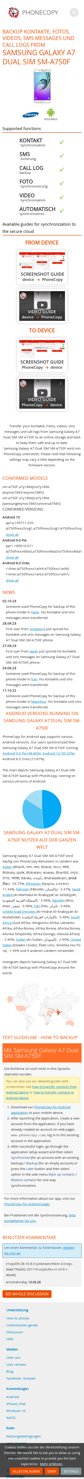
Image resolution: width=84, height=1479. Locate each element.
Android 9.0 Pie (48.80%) (21, 753)
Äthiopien (33, 883)
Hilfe (9, 1339)
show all (12, 534)
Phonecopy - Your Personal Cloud (33, 12)
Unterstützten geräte (22, 1325)
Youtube (29, 1378)
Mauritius (38, 701)
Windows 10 (16, 1410)
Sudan (21, 939)
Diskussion (14, 1332)
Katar (35, 612)
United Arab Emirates (18, 911)
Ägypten (58, 900)
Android (12, 1397)
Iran (34, 679)
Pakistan (22, 889)
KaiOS (10, 1417)
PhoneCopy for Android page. (27, 1204)
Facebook (13, 1378)
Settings (71, 1471)
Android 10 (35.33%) (58, 753)
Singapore (37, 629)
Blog (9, 1371)
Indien (7, 867)
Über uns (13, 1357)
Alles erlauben (26, 1471)
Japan (34, 651)
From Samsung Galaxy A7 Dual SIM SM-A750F (42, 267)
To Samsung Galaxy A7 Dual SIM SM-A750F (42, 355)
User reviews (16, 1364)
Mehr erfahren (51, 1464)
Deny (51, 1471)
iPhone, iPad (16, 1403)
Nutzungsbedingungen (23, 1436)
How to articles (17, 1318)
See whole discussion (27, 1294)
